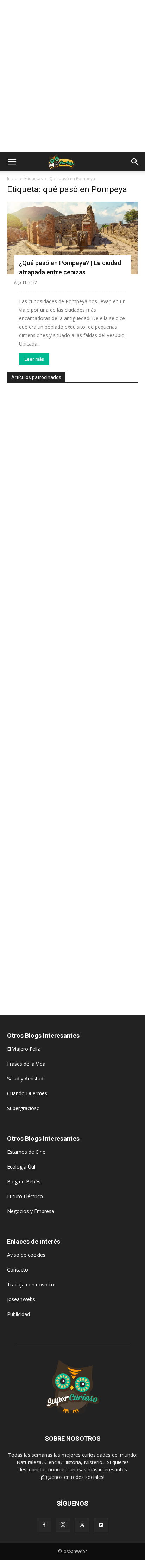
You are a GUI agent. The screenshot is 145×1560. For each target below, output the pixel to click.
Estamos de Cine (26, 1151)
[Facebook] (44, 1525)
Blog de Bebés (23, 1181)
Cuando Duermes (27, 1093)
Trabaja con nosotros (32, 1284)
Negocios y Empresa (30, 1211)
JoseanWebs (21, 1299)
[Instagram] (63, 1525)
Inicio (12, 179)
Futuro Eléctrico (25, 1196)
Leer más (34, 359)
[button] (12, 161)
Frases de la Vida (26, 1063)
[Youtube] (101, 1525)
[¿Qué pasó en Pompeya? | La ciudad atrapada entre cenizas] (72, 238)
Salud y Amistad (25, 1078)
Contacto (17, 1269)
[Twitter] (82, 1525)
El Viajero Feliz (23, 1049)
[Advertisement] (72, 76)
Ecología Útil (21, 1166)
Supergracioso (23, 1108)
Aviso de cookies (26, 1254)
